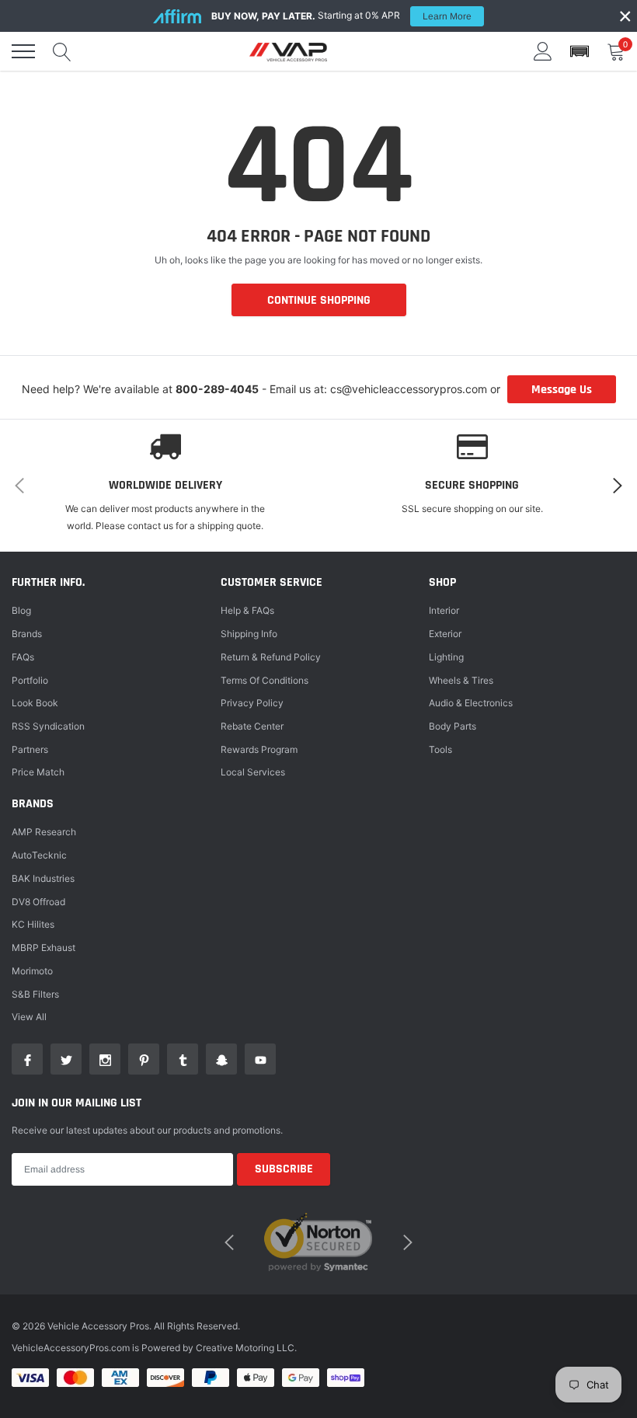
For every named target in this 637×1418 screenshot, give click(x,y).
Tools (440, 749)
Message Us (561, 390)
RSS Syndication (48, 726)
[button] (579, 51)
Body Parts (452, 726)
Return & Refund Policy (271, 657)
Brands (27, 633)
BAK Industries (43, 878)
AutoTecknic (39, 855)
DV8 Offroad (38, 902)
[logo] (288, 51)
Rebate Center (252, 726)
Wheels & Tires (461, 680)
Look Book (35, 703)
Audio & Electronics (471, 703)
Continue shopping (319, 300)
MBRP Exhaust (43, 947)
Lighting (446, 657)
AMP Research (44, 832)
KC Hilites (33, 924)
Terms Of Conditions (264, 680)
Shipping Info (249, 633)
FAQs (23, 657)
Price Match (38, 772)
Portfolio (30, 680)
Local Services (253, 772)
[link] (27, 1059)
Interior (444, 610)
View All (29, 1017)
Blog (21, 610)
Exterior (445, 633)
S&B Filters (35, 994)
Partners (30, 749)
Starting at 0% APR (341, 15)
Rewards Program (259, 749)
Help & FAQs (247, 610)
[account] (543, 51)
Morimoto (32, 971)
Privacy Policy (252, 703)
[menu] (23, 51)
